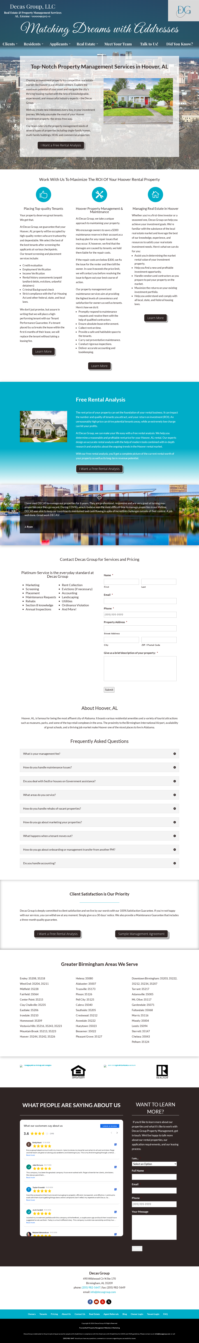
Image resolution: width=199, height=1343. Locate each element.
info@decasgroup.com (103, 1292)
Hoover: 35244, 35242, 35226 (37, 1036)
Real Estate (94, 1314)
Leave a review (110, 1126)
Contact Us (80, 1314)
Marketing (116, 1328)
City (106, 645)
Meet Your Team (118, 43)
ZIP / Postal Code (151, 645)
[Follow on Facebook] (90, 1301)
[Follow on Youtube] (96, 1301)
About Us (66, 1314)
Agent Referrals (111, 1314)
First (106, 586)
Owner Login (137, 1314)
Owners (32, 1314)
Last (143, 586)
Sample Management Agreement (141, 934)
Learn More (43, 351)
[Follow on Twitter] (108, 1301)
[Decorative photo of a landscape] (43, 441)
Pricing (54, 1314)
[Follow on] (102, 1301)
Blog (125, 1314)
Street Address (112, 633)
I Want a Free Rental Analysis (61, 145)
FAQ (165, 1314)
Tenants (43, 1314)
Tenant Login (153, 1314)
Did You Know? (179, 43)
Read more (30, 1155)
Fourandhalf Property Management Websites (95, 1328)
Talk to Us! (149, 43)
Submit (109, 689)
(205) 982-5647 (91, 1287)
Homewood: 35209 (31, 1020)
